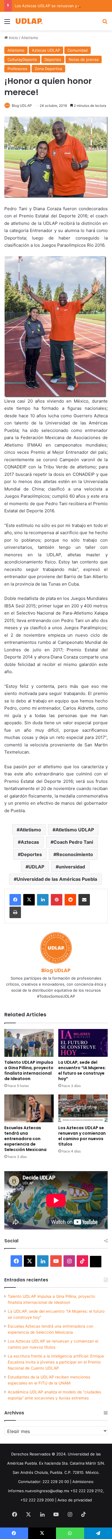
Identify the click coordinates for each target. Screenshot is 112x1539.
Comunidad (77, 50)
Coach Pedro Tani (73, 842)
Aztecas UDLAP (46, 50)
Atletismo (29, 37)
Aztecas (30, 842)
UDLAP (36, 867)
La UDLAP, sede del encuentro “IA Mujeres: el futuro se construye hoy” (82, 1070)
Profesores (17, 68)
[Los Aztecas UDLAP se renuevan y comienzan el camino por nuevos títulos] (83, 1108)
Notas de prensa (84, 59)
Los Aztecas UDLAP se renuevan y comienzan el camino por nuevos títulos (82, 1136)
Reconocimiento (74, 854)
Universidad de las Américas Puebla (57, 879)
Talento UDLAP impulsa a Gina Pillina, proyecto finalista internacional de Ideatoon (28, 1070)
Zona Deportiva (48, 68)
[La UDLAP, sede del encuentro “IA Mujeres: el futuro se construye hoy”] (83, 1043)
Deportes (53, 59)
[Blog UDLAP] (28, 21)
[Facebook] (15, 899)
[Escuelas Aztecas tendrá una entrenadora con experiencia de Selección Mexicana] (29, 1108)
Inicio (13, 37)
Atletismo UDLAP (74, 830)
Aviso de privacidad (74, 1500)
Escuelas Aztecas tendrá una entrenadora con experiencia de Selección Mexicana (25, 1138)
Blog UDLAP (22, 105)
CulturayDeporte (22, 59)
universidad (72, 867)
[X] (29, 899)
